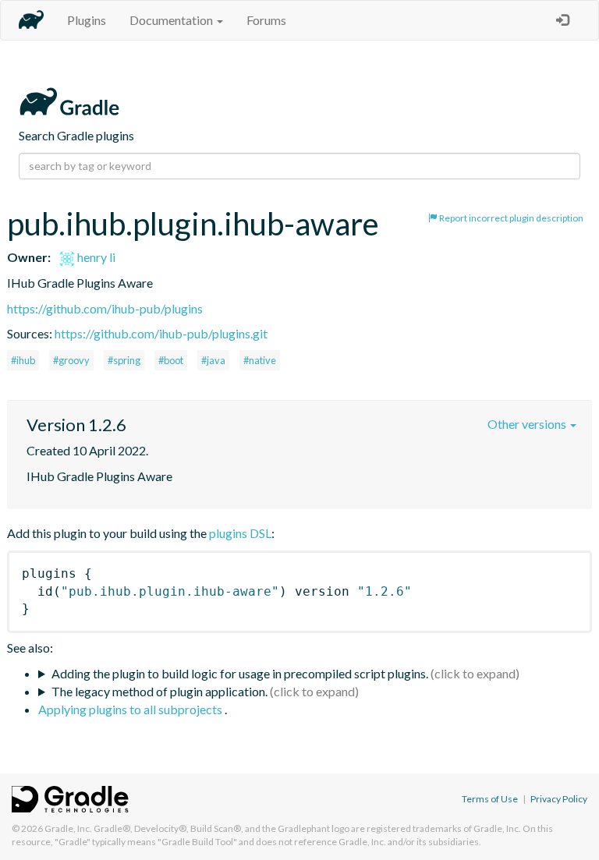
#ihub (23, 360)
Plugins (86, 19)
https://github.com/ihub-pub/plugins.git (161, 333)
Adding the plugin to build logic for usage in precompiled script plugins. (239, 673)
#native (259, 360)
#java (213, 360)
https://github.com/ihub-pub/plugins (105, 308)
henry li (95, 257)
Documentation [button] (172, 19)
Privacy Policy (558, 799)
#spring (124, 360)
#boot (170, 360)
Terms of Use (490, 799)
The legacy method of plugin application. (159, 691)
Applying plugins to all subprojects (131, 709)
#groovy (71, 360)
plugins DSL (240, 533)
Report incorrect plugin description (510, 218)
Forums (266, 19)
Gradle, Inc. (68, 828)
